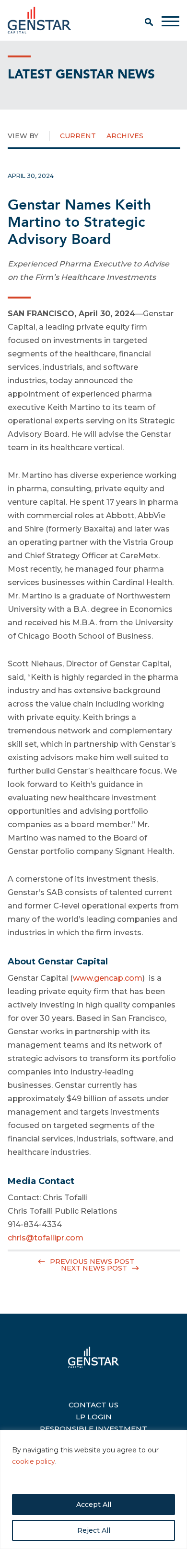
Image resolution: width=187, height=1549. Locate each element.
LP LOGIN (94, 1415)
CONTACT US (93, 1403)
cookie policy (33, 1461)
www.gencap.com (107, 978)
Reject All (93, 1530)
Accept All (93, 1504)
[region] (93, 1489)
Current (78, 136)
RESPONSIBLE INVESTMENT (93, 1427)
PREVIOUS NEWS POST (92, 1261)
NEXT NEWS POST (94, 1268)
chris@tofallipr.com (45, 1237)
